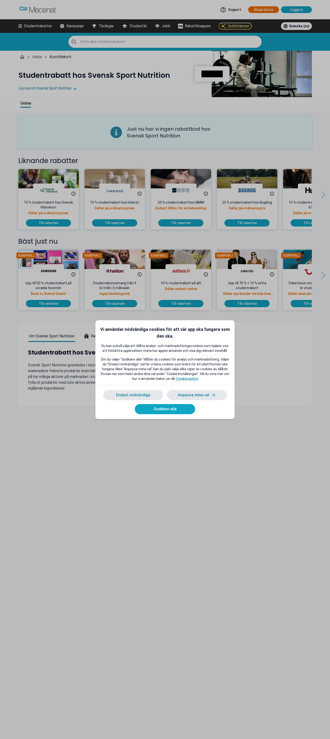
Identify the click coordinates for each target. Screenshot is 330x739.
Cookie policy (187, 379)
